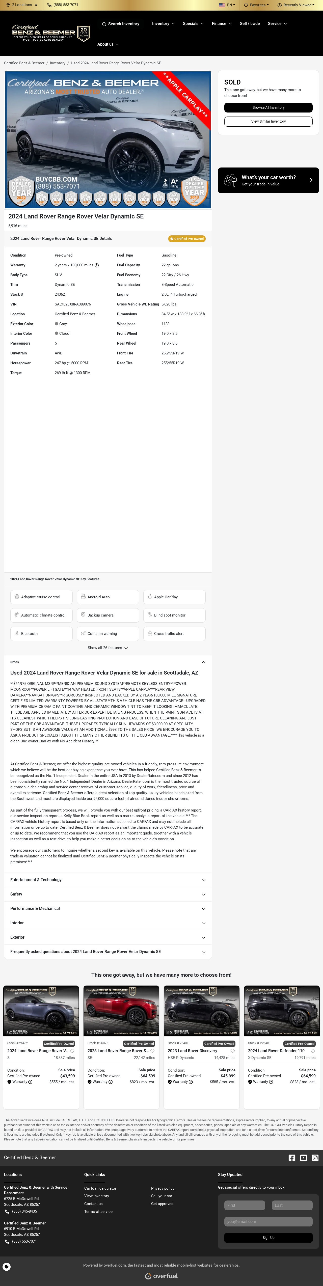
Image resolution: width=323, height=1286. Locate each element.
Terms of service (98, 1211)
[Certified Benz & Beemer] (50, 33)
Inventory (57, 63)
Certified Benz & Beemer (24, 63)
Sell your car (161, 1196)
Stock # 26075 (98, 1043)
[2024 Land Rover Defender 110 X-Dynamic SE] (282, 1011)
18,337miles (64, 1057)
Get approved (162, 1203)
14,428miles (224, 1057)
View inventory (96, 1196)
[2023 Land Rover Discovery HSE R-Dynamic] (201, 1011)
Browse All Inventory (269, 107)
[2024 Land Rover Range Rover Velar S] (41, 1011)
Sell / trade (250, 23)
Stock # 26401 (178, 1043)
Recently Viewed (297, 5)
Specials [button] (190, 23)
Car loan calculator (100, 1188)
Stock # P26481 (259, 1043)
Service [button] (275, 23)
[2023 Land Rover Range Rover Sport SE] (121, 1011)
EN (229, 5)
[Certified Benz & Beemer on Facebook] (290, 1157)
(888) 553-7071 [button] (65, 5)
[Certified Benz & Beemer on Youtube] (301, 1157)
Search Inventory (123, 23)
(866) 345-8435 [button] (24, 1211)
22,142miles (144, 1057)
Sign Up (269, 1238)
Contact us (93, 1203)
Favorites (258, 5)
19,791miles (305, 1057)
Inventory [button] (160, 23)
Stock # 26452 (17, 1043)
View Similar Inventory (268, 121)
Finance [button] (219, 23)
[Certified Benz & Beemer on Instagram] (313, 1157)
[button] (23, 5)
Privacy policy (162, 1188)
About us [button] (105, 44)
